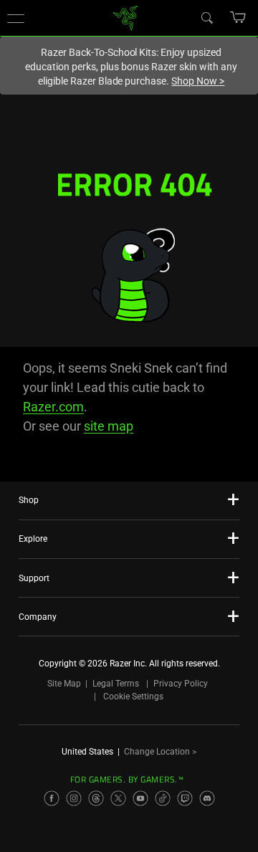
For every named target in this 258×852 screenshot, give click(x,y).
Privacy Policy (180, 684)
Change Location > (160, 752)
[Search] (206, 17)
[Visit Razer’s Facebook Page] (52, 798)
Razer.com (53, 406)
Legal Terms (115, 684)
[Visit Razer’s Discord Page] (207, 798)
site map (108, 426)
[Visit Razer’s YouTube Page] (140, 798)
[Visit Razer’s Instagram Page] (74, 798)
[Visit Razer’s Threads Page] (96, 798)
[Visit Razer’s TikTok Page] (163, 798)
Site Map (64, 684)
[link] (125, 17)
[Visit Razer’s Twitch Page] (185, 798)
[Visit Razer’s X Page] (118, 798)
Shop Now (197, 81)
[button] (15, 18)
